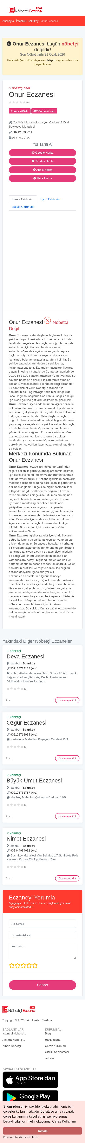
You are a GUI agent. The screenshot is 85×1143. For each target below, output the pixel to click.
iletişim (51, 60)
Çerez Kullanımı (64, 1121)
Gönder (42, 985)
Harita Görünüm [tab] (22, 199)
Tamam (42, 1130)
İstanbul (21, 21)
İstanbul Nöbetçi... (14, 1033)
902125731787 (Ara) (24, 792)
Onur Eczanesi (50, 21)
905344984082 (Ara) (24, 850)
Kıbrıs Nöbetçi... (12, 1045)
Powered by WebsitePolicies (20, 1137)
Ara (8, 700)
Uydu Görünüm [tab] (50, 199)
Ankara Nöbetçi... (13, 1039)
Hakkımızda (52, 1039)
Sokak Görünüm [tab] (23, 206)
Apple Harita (44, 169)
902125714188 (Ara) (24, 668)
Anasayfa (8, 21)
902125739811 (22, 132)
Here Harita (44, 178)
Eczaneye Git (67, 700)
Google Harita (43, 152)
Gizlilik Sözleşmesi (57, 1051)
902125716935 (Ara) (24, 734)
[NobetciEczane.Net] (25, 9)
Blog (48, 1033)
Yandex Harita (44, 161)
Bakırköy (33, 21)
